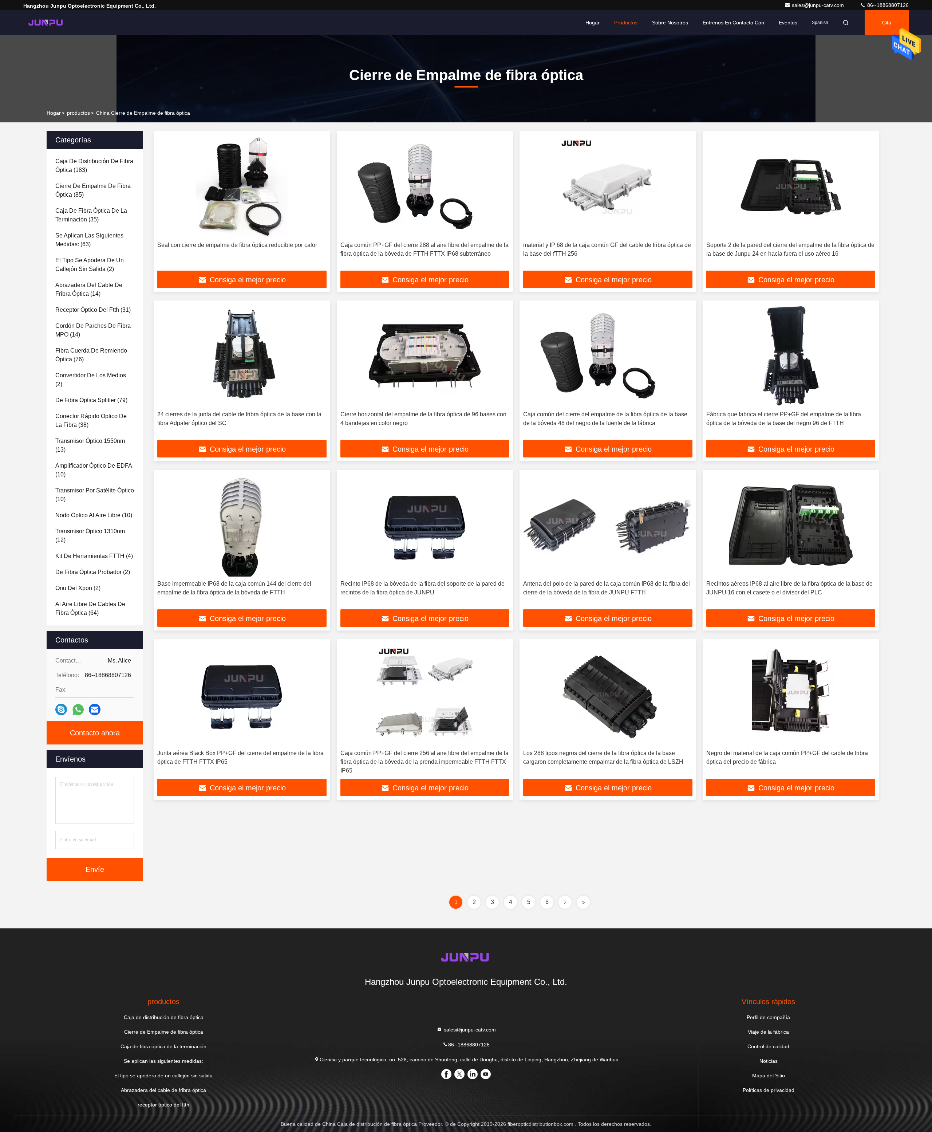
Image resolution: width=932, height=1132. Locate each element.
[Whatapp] (78, 709)
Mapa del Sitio (768, 1075)
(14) (88, 289)
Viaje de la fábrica (768, 1032)
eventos (788, 22)
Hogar (592, 22)
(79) (91, 400)
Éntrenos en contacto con (733, 22)
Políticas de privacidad (768, 1090)
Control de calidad (768, 1046)
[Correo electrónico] (94, 709)
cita (886, 22)
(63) (89, 239)
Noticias (768, 1061)
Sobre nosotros (670, 22)
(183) (94, 165)
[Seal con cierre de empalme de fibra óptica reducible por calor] (242, 186)
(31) (93, 310)
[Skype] (61, 709)
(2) (89, 264)
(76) (91, 354)
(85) (93, 190)
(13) (90, 445)
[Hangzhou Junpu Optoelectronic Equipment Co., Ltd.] (46, 22)
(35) (91, 215)
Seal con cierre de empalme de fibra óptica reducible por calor (237, 245)
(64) (90, 608)
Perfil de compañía (768, 1017)
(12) (90, 535)
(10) (93, 470)
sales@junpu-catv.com (818, 5)
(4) (94, 556)
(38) (91, 420)
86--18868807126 (887, 5)
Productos (625, 22)
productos (78, 113)
